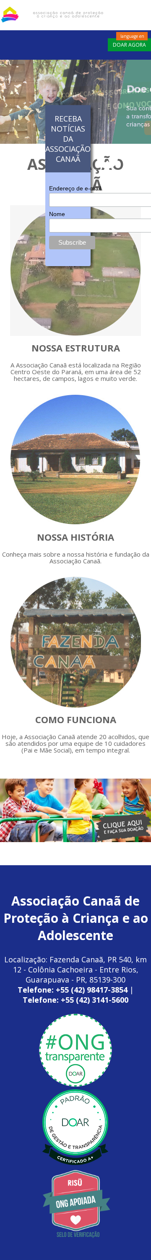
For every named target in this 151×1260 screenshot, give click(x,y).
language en (132, 36)
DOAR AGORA (129, 44)
